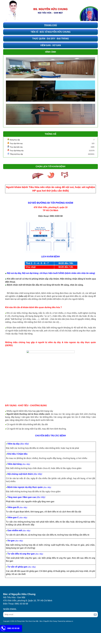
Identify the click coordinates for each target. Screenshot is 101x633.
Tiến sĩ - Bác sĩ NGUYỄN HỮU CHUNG (50, 32)
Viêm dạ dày (13, 444)
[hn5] (50, 91)
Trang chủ (50, 25)
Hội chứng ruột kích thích (20, 474)
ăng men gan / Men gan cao (23, 497)
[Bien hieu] (50, 68)
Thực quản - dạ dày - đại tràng (50, 38)
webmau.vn (69, 621)
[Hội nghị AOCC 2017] (50, 114)
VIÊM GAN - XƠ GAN (50, 45)
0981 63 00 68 (13, 628)
